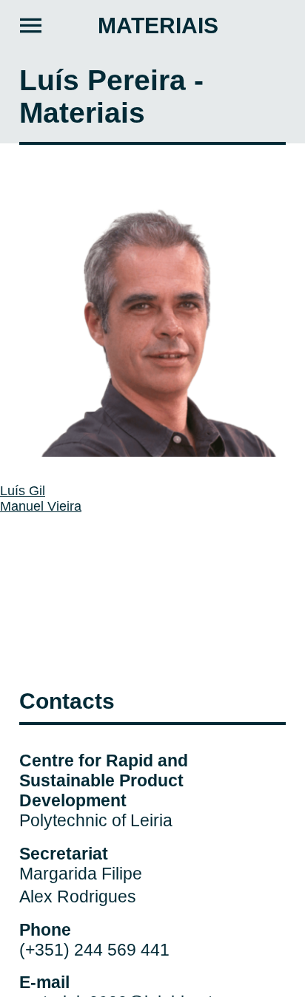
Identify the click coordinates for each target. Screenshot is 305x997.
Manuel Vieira (40, 506)
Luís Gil (22, 490)
